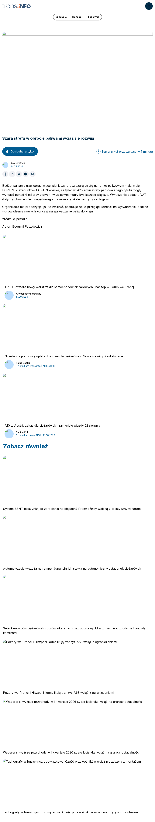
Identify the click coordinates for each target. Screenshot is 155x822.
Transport (77, 17)
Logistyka (93, 17)
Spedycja (61, 17)
